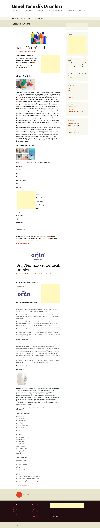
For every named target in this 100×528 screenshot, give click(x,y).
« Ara (71, 77)
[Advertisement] (50, 64)
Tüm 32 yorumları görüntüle (23, 243)
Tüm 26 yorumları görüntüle (23, 485)
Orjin (30, 273)
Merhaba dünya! (71, 113)
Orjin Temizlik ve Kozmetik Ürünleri (75, 111)
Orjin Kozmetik (35, 273)
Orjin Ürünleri (48, 273)
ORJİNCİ (30, 18)
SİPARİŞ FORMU (39, 18)
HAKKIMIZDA (15, 18)
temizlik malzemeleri (24, 162)
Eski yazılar (24, 495)
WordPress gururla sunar (17, 525)
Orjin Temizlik (32, 51)
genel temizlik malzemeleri (44, 236)
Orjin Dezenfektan (71, 109)
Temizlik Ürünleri (30, 48)
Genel (27, 51)
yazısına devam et (34, 481)
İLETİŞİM (23, 18)
